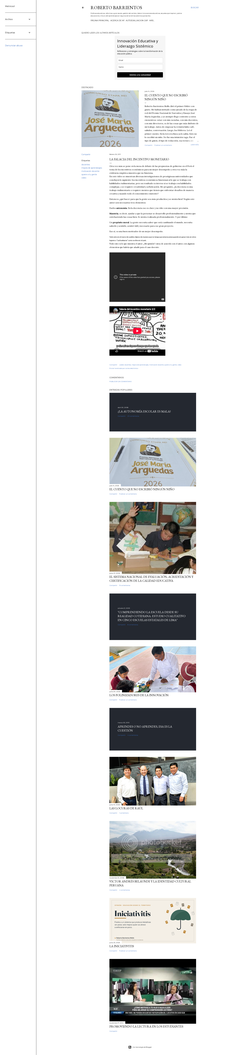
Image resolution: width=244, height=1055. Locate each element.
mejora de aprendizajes (91, 168)
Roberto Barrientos (116, 8)
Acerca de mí (117, 20)
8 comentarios (132, 625)
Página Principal (100, 20)
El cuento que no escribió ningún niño (141, 489)
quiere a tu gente (89, 174)
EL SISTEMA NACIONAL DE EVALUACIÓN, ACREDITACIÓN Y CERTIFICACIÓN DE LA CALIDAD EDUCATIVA (151, 579)
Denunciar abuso (14, 45)
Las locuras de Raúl (126, 808)
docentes (85, 164)
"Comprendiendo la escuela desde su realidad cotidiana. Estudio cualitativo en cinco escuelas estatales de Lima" (152, 616)
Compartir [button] (148, 145)
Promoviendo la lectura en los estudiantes (146, 1026)
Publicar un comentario (163, 145)
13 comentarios (124, 585)
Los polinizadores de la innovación (139, 695)
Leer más (195, 145)
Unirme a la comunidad (140, 75)
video (83, 178)
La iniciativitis (121, 946)
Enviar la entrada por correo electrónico (123, 368)
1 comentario (124, 813)
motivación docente (90, 171)
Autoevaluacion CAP (137, 20)
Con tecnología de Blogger (142, 1047)
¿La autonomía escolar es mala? (144, 411)
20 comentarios (133, 416)
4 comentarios (132, 735)
